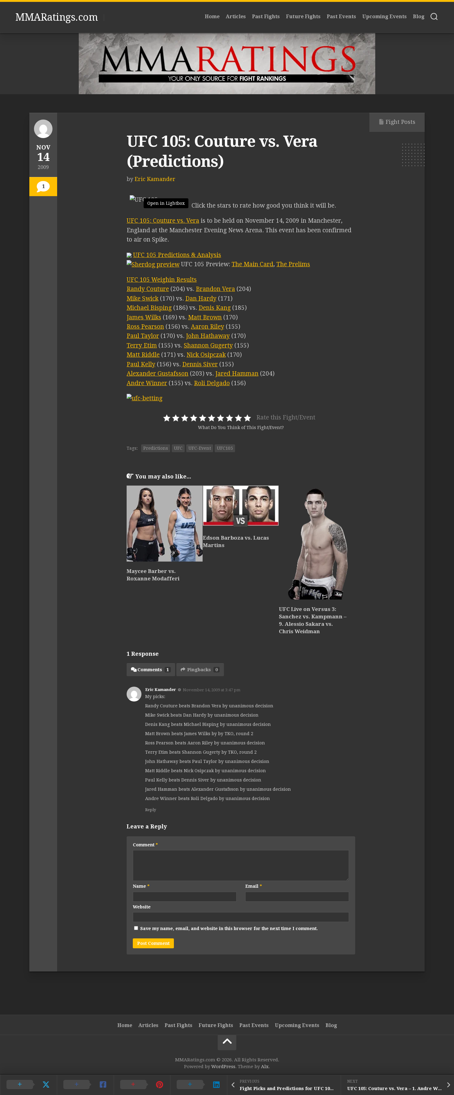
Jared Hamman (237, 373)
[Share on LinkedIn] (198, 1085)
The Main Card (252, 264)
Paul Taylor (143, 335)
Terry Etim (142, 345)
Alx (265, 1066)
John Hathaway (208, 335)
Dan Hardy (200, 298)
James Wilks (144, 317)
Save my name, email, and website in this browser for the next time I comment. (229, 928)
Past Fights (266, 16)
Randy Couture (148, 289)
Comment (145, 844)
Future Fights (303, 16)
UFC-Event (199, 448)
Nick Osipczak (206, 354)
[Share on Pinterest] (142, 1085)
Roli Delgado (212, 383)
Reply (150, 809)
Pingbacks (202, 669)
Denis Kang (215, 307)
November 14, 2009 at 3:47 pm (211, 690)
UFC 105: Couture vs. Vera (163, 220)
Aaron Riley (207, 326)
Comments (153, 669)
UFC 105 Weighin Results (162, 279)
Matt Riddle (143, 354)
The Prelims (293, 264)
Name (141, 886)
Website (142, 906)
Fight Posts (400, 122)
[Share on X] (28, 1085)
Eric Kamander (155, 179)
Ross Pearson (145, 326)
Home (212, 16)
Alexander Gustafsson (157, 373)
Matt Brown (205, 317)
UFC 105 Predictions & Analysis (177, 255)
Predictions (155, 448)
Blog (418, 16)
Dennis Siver (200, 364)
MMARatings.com (56, 17)
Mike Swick (142, 298)
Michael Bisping (149, 307)
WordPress (223, 1066)
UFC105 (225, 448)
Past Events (341, 16)
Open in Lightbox (166, 203)
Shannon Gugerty (208, 345)
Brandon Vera (215, 289)
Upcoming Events (384, 16)
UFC (178, 448)
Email (253, 886)
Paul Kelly (141, 364)
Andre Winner (147, 383)
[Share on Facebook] (85, 1085)
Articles (236, 16)
